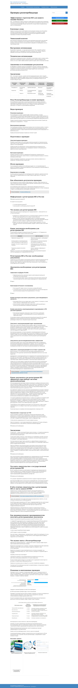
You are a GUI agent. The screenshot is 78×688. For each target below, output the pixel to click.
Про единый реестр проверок (15, 685)
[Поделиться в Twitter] (22, 679)
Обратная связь (54, 7)
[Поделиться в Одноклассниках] (17, 679)
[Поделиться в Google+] (19, 679)
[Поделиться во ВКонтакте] (14, 679)
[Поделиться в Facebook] (11, 679)
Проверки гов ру (45, 7)
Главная (22, 7)
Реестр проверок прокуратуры (32, 7)
